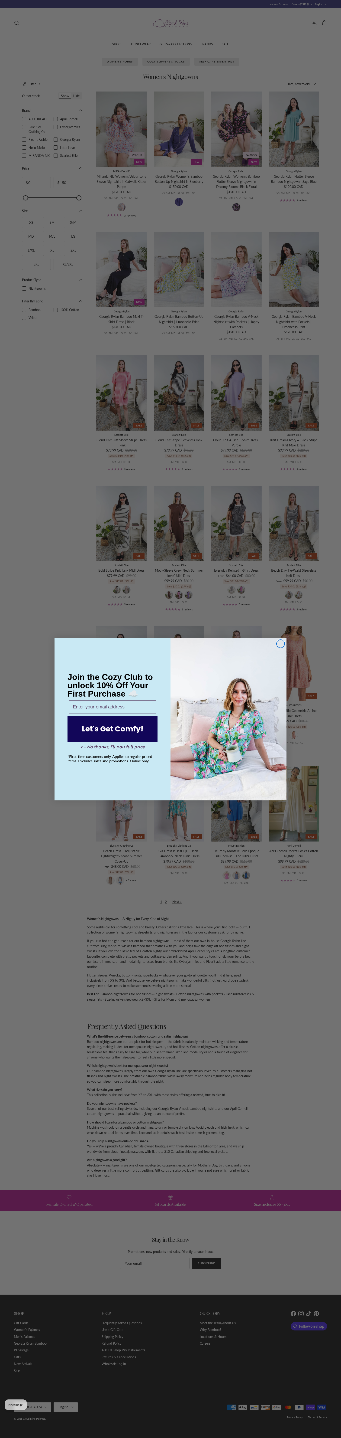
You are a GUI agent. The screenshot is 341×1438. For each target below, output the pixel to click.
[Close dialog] (281, 644)
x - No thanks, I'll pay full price (112, 747)
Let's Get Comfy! (112, 729)
